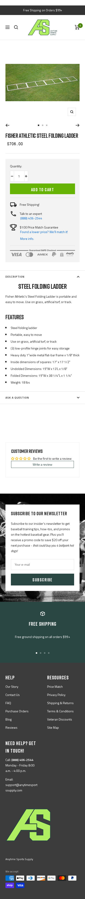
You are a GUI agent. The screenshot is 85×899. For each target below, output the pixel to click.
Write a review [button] (42, 464)
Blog (8, 719)
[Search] (16, 27)
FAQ (8, 703)
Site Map (53, 727)
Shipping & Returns (60, 703)
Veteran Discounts (59, 719)
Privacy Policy (56, 694)
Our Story (11, 686)
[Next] (78, 125)
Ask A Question (17, 397)
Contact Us (12, 694)
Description (14, 276)
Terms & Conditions (60, 711)
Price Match (55, 686)
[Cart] (77, 27)
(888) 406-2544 (31, 218)
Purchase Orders (17, 711)
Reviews (11, 727)
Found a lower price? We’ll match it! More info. (44, 235)
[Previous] (7, 125)
